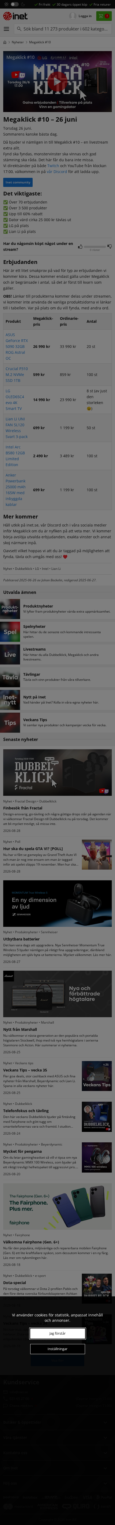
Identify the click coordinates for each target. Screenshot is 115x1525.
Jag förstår (57, 1333)
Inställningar (57, 1348)
